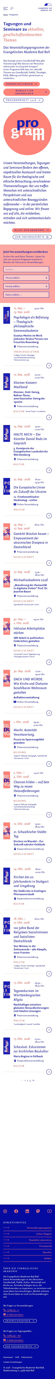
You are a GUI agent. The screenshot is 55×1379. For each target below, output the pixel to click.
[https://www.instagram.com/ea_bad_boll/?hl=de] (5, 1211)
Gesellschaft (24, 557)
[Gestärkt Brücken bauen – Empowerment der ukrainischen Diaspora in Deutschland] (49, 563)
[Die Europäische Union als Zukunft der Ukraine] (49, 515)
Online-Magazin (44, 1234)
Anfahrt (48, 1258)
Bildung (20, 752)
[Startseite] (45, 4)
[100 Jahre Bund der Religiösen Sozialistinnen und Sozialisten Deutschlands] (49, 973)
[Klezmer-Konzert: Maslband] (49, 417)
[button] (5, 8)
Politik (19, 509)
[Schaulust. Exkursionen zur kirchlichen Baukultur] (49, 1072)
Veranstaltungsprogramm (39, 1227)
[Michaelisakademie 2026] (49, 610)
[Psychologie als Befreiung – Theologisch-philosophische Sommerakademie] (49, 365)
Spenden (47, 1252)
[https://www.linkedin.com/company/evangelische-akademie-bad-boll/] (27, 1211)
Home (5, 14)
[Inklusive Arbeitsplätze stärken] (49, 662)
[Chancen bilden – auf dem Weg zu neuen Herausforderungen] (49, 815)
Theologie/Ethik (27, 351)
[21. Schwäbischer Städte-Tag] (49, 860)
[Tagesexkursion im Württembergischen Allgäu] (49, 1030)
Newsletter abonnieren (40, 1240)
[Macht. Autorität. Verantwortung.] (49, 764)
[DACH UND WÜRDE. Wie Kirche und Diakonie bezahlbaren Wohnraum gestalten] (49, 713)
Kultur (19, 411)
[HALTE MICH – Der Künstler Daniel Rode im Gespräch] (49, 470)
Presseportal (45, 1246)
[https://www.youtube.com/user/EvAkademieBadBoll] (49, 1211)
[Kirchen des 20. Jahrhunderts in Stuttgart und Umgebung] (49, 909)
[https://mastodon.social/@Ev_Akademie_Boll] (38, 1211)
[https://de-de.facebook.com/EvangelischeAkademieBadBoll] (16, 1211)
